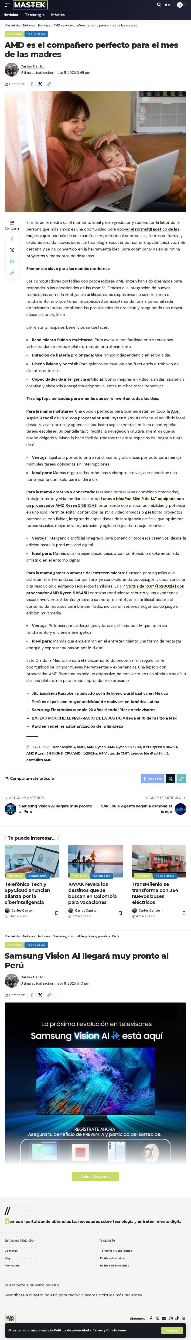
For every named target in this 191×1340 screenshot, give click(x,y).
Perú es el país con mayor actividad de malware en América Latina (95, 702)
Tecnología (36, 33)
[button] (172, 1330)
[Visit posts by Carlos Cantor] (12, 70)
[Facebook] (151, 1318)
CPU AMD (73, 753)
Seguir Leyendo (95, 1176)
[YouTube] (164, 1318)
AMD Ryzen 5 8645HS (44, 753)
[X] (157, 1318)
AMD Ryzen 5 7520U (124, 747)
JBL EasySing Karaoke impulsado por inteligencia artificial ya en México (100, 693)
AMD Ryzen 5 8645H (160, 747)
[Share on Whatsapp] (12, 261)
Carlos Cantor (32, 66)
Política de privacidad (71, 1330)
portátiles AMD (38, 760)
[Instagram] (171, 1318)
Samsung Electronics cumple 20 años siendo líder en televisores (93, 710)
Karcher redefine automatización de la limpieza (77, 726)
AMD (81, 747)
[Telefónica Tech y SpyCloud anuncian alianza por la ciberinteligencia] (32, 861)
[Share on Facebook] (32, 84)
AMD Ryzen (96, 747)
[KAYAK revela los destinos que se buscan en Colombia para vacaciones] (95, 861)
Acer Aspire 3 (64, 747)
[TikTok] (177, 1318)
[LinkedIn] (183, 1318)
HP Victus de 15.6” (114, 753)
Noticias (14, 33)
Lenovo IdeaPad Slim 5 (149, 753)
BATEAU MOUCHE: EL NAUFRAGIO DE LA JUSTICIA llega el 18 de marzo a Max (104, 718)
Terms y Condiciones (110, 1330)
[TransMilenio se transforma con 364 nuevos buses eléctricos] (159, 861)
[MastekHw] (30, 5)
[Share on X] (40, 84)
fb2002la (89, 753)
